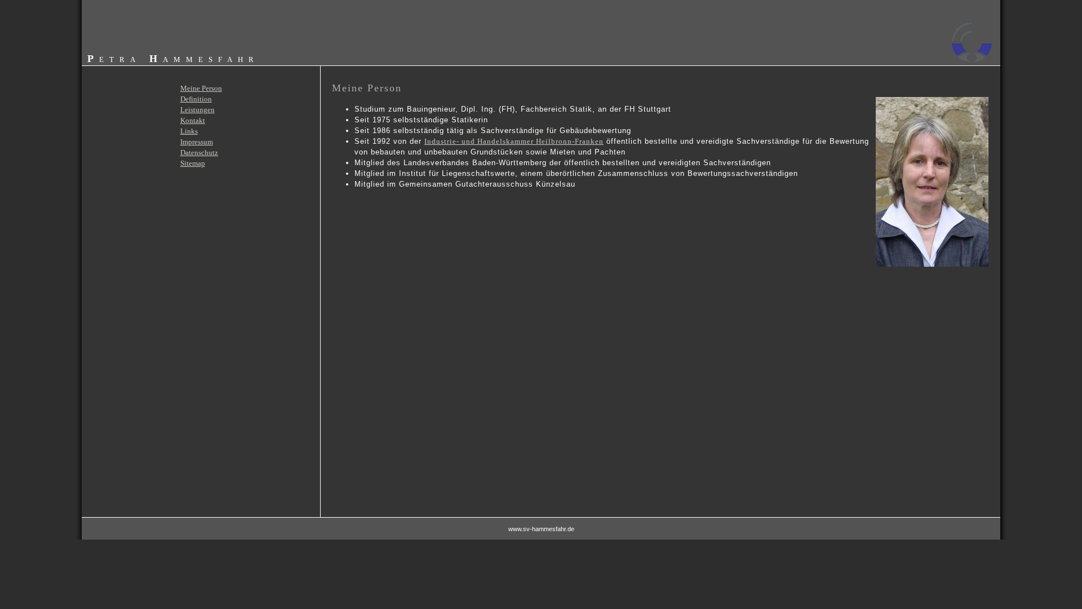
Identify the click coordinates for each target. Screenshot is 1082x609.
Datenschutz (199, 152)
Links (189, 131)
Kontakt (192, 120)
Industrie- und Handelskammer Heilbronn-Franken (514, 141)
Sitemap (192, 163)
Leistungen (197, 109)
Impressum (196, 142)
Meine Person (201, 88)
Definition (196, 99)
